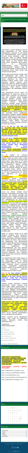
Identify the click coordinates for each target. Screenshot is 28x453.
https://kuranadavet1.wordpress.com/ (13, 370)
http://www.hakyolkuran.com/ (11, 375)
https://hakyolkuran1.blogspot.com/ (12, 379)
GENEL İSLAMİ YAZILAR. (13, 343)
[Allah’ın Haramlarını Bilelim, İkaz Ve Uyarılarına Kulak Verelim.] (14, 47)
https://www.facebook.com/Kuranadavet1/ (14, 377)
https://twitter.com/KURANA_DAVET (13, 373)
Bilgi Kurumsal (16, 451)
